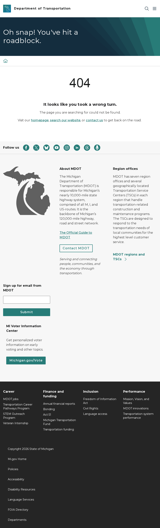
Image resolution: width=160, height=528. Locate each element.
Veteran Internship (15, 423)
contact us (94, 120)
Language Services (21, 499)
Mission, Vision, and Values (136, 401)
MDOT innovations (135, 408)
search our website (65, 120)
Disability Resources (21, 489)
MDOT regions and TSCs (129, 257)
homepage (40, 120)
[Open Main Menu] (154, 8)
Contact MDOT (76, 248)
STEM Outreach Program (14, 416)
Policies (13, 469)
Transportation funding (58, 429)
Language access (95, 414)
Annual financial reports (59, 403)
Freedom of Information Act (99, 401)
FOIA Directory (18, 509)
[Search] (146, 8)
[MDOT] (5, 61)
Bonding (49, 409)
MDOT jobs (10, 399)
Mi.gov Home (17, 459)
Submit (26, 312)
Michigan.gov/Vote (26, 360)
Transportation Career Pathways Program (17, 406)
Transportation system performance (138, 416)
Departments (17, 520)
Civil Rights (90, 408)
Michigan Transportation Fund (59, 422)
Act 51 (47, 414)
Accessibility (16, 479)
